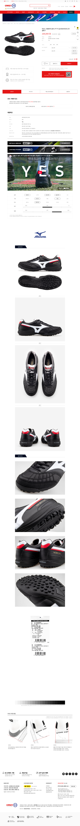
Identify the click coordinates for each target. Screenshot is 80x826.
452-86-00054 (60, 805)
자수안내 (30, 91)
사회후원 (7, 1)
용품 (59, 12)
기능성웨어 (44, 12)
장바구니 (55, 63)
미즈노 (12, 23)
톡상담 (28, 786)
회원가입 (62, 6)
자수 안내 (74, 47)
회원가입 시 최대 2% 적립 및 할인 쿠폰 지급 (20, 1)
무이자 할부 (74, 33)
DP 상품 (45, 8)
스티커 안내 (74, 53)
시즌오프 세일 (40, 8)
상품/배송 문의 (49, 792)
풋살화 (23, 12)
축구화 (17, 12)
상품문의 (68, 91)
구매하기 (69, 63)
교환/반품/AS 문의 (49, 790)
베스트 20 (35, 8)
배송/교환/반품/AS (49, 91)
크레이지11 (4, 23)
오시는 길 (73, 786)
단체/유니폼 (52, 12)
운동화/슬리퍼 (31, 12)
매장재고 (71, 12)
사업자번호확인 (33, 808)
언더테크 (11, 12)
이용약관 (38, 808)
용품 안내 (74, 51)
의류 (38, 12)
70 (47, 63)
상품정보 (12, 91)
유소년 (64, 12)
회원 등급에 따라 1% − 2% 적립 (18, 74)
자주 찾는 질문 (49, 789)
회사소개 (21, 808)
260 (14, 23)
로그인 (59, 6)
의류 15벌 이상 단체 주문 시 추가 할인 (19, 68)
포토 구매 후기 (49, 787)
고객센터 (70, 6)
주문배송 (66, 6)
